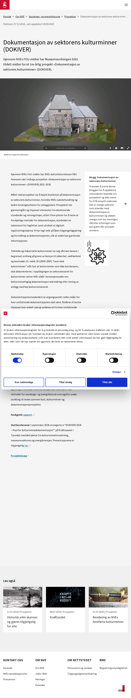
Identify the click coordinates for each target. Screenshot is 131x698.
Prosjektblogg (19, 455)
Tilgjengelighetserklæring (82, 673)
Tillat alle (107, 382)
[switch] (49, 360)
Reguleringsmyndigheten (113, 668)
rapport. (28, 414)
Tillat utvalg (65, 382)
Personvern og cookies (79, 668)
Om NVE (39, 668)
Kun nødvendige (24, 382)
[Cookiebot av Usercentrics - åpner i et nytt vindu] (113, 313)
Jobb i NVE (41, 673)
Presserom (9, 679)
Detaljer (116, 372)
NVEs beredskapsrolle (15, 673)
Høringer (40, 679)
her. (26, 445)
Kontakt (7, 668)
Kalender (40, 685)
